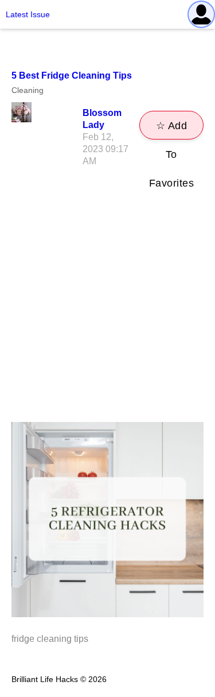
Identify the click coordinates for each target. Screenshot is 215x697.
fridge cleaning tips (49, 639)
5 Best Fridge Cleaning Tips (71, 75)
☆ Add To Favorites (171, 130)
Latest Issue (28, 14)
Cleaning (27, 90)
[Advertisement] (107, 308)
